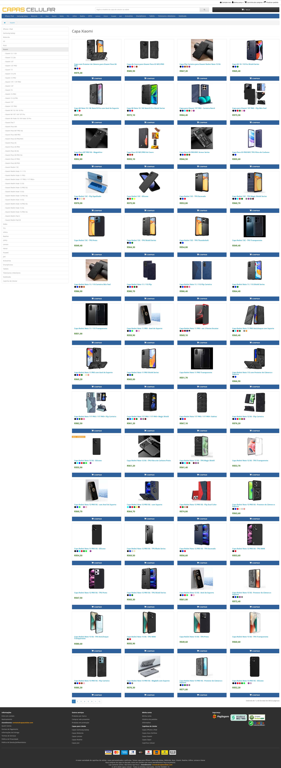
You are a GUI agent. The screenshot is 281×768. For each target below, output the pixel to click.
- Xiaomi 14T (8, 86)
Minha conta (237, 2)
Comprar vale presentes (81, 719)
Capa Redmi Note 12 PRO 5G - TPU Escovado (198, 548)
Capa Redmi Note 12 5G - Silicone (88, 460)
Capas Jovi (75, 743)
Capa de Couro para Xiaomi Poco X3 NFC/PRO (145, 64)
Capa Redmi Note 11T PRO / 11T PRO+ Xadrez (198, 416)
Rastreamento (7, 719)
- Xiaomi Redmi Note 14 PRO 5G (15, 204)
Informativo (146, 723)
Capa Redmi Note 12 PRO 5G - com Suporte (144, 504)
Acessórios (129, 16)
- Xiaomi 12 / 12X (10, 53)
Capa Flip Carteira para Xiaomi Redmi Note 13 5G (200, 64)
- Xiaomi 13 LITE (9, 74)
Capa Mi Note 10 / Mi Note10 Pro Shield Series (146, 108)
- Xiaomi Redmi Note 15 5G (13, 208)
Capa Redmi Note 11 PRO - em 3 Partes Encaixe (199, 328)
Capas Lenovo (77, 736)
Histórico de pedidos (149, 719)
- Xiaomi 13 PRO (9, 78)
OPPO (90, 16)
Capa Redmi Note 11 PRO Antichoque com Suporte (253, 328)
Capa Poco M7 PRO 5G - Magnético (88, 152)
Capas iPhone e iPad (149, 730)
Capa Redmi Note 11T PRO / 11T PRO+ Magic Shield (148, 416)
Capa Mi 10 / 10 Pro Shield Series (245, 64)
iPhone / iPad (9, 16)
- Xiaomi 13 (8, 70)
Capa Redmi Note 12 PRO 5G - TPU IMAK (248, 548)
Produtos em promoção (80, 723)
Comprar (98, 78)
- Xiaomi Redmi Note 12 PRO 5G (15, 187)
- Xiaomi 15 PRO (9, 94)
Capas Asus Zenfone (149, 733)
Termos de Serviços (9, 736)
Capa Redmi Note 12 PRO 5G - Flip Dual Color (198, 504)
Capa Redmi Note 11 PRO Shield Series (143, 372)
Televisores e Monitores (166, 16)
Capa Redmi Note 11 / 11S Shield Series (248, 284)
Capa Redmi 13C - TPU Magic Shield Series (249, 196)
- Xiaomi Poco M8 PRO (11, 135)
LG (41, 16)
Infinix (75, 16)
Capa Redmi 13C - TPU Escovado (193, 196)
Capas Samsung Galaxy (80, 730)
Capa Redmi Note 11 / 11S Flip (139, 284)
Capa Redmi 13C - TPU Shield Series (141, 240)
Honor (106, 16)
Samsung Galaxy (22, 16)
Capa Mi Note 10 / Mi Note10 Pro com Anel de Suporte (96, 108)
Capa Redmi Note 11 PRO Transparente (196, 372)
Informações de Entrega (10, 732)
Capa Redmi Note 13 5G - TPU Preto (194, 637)
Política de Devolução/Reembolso (14, 742)
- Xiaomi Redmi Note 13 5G (13, 192)
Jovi (120, 16)
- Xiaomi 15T (8, 102)
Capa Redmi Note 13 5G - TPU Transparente (250, 637)
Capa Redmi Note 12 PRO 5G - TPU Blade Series (146, 548)
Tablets (152, 16)
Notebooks (182, 16)
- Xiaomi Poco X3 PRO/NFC (13, 139)
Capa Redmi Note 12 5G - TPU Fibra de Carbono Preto (149, 460)
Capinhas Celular (148, 743)
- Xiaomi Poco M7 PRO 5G (13, 131)
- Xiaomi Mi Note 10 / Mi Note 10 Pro (17, 118)
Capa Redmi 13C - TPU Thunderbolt (194, 240)
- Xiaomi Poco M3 (10, 127)
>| (99, 701)
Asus (47, 16)
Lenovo (97, 16)
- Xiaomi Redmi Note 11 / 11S (14, 171)
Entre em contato (8, 716)
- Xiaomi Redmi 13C (11, 167)
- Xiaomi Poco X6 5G (11, 151)
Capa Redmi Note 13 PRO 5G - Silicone (248, 681)
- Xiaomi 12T (8, 62)
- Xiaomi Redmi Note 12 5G (13, 183)
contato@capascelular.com (23, 723)
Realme (82, 16)
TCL (68, 16)
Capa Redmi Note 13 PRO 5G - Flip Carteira (91, 681)
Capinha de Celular (10, 281)
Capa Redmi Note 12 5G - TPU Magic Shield (197, 460)
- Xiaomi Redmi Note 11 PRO (14, 175)
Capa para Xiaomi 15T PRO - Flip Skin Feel (249, 108)
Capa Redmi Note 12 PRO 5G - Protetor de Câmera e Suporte (253, 505)
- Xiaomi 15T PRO (10, 106)
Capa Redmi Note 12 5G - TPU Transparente (250, 460)
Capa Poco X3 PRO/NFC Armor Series (194, 152)
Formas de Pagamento (10, 729)
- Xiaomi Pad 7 (9, 122)
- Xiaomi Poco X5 (9, 143)
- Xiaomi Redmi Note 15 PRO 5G (15, 212)
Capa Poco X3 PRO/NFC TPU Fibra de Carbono (250, 152)
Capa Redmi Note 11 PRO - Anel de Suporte (144, 328)
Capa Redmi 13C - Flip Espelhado (87, 196)
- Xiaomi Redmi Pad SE (12, 220)
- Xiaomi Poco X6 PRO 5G (12, 155)
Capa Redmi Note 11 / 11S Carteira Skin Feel (92, 284)
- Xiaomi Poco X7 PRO (11, 159)
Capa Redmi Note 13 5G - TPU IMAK (141, 637)
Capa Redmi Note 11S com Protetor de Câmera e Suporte (252, 373)
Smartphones (141, 16)
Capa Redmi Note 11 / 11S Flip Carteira (196, 284)
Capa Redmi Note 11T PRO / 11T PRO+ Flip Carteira (95, 416)
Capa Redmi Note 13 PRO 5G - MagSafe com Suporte (148, 681)
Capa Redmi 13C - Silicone (137, 196)
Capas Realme (77, 740)
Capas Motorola (77, 733)
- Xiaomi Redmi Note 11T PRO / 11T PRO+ (18, 179)
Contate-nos (226, 2)
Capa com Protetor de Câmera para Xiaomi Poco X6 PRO (95, 65)
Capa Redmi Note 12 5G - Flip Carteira (248, 416)
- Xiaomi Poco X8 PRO (11, 163)
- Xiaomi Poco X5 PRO (11, 147)
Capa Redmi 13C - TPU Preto (85, 240)
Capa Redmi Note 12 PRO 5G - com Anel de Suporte (95, 504)
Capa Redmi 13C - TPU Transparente (247, 240)
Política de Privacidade (10, 739)
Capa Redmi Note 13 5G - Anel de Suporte (197, 593)
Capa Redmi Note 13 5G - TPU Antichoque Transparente (91, 638)
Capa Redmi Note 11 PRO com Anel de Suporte (93, 372)
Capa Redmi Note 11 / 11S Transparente (90, 328)
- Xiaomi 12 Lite (9, 57)
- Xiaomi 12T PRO (10, 66)
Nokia (62, 16)
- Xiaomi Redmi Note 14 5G (13, 200)
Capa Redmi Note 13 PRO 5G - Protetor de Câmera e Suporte (201, 682)
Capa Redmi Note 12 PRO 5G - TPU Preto (90, 593)
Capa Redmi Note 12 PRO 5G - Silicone (89, 548)
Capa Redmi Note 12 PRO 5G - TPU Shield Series (146, 593)
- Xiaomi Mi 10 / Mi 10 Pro (13, 110)
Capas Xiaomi (147, 736)
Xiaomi (54, 16)
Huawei (113, 16)
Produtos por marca (79, 716)
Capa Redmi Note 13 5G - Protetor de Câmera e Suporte (251, 594)
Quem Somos (6, 726)
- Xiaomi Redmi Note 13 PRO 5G (15, 196)
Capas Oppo (146, 740)
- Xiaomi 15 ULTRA (10, 98)
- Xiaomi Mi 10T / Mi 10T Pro (14, 114)
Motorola (34, 16)
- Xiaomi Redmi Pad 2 (11, 216)
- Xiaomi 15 (8, 90)
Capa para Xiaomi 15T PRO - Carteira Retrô (197, 108)
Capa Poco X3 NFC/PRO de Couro (140, 152)
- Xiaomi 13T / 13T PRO (12, 82)
